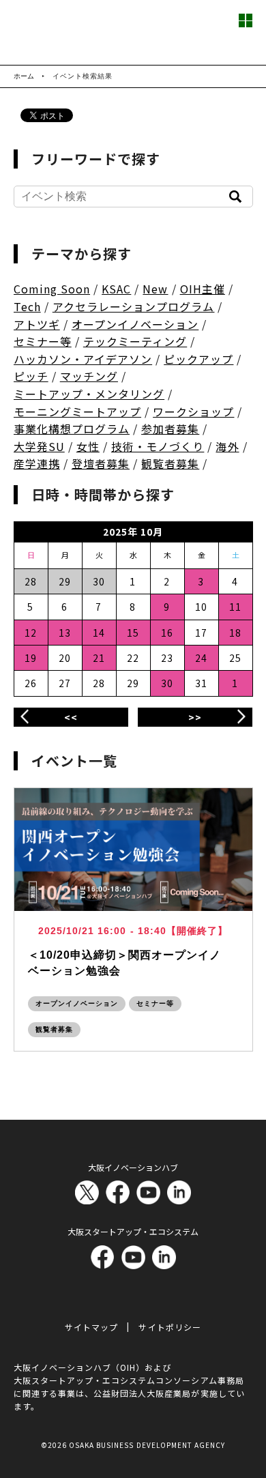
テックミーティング (135, 341)
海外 (227, 446)
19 (31, 658)
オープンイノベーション (135, 324)
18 (235, 632)
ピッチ (31, 376)
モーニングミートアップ (78, 411)
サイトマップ (91, 1327)
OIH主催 (202, 288)
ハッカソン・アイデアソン (83, 359)
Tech (27, 306)
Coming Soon (52, 288)
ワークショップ (193, 411)
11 (235, 606)
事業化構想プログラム (72, 428)
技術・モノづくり (157, 446)
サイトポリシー (169, 1327)
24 (201, 658)
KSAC (116, 288)
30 (167, 683)
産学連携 (37, 463)
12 (31, 632)
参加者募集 (170, 428)
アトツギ (37, 324)
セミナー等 (43, 341)
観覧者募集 (170, 463)
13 (65, 632)
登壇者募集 (101, 463)
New (155, 288)
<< (71, 717)
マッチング (89, 376)
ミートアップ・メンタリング (89, 394)
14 (99, 632)
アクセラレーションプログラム (134, 306)
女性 (88, 446)
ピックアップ (198, 359)
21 (99, 658)
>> (195, 717)
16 (167, 632)
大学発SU (39, 446)
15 (133, 632)
